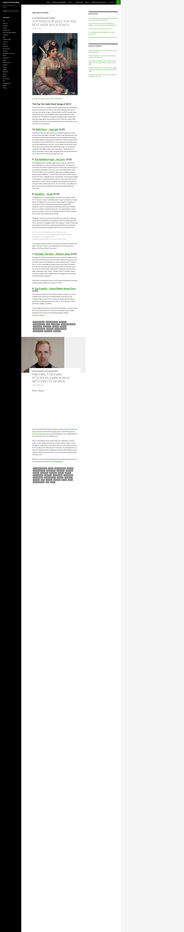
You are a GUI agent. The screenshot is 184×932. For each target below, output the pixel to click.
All (33, 18)
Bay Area (5, 23)
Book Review (6, 30)
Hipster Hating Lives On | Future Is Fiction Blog (102, 68)
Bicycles (5, 28)
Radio (4, 76)
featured (36, 479)
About (87, 2)
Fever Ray (57, 479)
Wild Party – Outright (47, 129)
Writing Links (79, 2)
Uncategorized (6, 83)
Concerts (5, 41)
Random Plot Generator (59, 2)
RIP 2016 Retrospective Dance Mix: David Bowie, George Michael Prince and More (103, 19)
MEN (43, 479)
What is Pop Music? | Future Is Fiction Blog (101, 55)
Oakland (5, 65)
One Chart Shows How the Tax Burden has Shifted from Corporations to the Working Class (103, 24)
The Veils (55, 326)
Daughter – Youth (43, 194)
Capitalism (5, 35)
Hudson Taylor (38, 331)
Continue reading (39, 315)
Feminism (5, 51)
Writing (5, 88)
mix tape (70, 468)
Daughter (50, 328)
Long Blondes (68, 475)
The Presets (68, 477)
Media (4, 60)
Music (70, 2)
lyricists (60, 477)
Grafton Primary (60, 468)
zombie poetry (56, 431)
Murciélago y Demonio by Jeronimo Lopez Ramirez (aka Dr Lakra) (47, 98)
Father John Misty (50, 477)
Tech (4, 81)
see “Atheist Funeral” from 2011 (48, 266)
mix (47, 482)
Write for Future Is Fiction (99, 2)
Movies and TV (6, 62)
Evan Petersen (58, 475)
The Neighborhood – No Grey (49, 159)
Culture (5, 44)
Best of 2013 (47, 326)
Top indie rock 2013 (39, 328)
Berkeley (5, 25)
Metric (64, 479)
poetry (61, 473)
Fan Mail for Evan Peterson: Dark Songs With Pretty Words (50, 377)
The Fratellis (55, 324)
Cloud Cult (61, 470)
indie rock (57, 331)
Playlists (52, 18)
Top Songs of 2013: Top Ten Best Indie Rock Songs (54, 23)
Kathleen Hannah (39, 322)
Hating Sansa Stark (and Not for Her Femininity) (103, 37)
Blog (48, 2)
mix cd (51, 468)
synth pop (48, 475)
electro (68, 473)
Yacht (53, 482)
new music (63, 322)
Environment (6, 48)
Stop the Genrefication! (95, 57)
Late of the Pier (38, 475)
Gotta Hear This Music (42, 18)
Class (4, 37)
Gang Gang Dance (39, 482)
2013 (48, 324)
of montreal (51, 470)
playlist (36, 473)
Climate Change (7, 39)
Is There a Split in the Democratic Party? (100, 28)
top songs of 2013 (61, 328)
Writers (41, 371)
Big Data (63, 326)
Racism (5, 74)
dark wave (44, 473)
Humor (5, 55)
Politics (111, 2)
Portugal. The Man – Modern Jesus (52, 253)
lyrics (61, 218)
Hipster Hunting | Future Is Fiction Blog (100, 50)
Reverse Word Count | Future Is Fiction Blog (102, 75)
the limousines (38, 477)
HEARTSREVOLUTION (39, 470)
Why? (70, 479)
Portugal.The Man (39, 324)
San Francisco (6, 78)
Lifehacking (6, 58)
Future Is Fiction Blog (11, 2)
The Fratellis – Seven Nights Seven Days (55, 288)
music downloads (52, 322)
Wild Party (48, 331)
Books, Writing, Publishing (9, 32)
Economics (5, 46)
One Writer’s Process (95, 76)
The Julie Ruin (37, 326)
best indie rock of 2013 (68, 324)
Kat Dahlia (53, 473)
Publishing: (5, 71)
